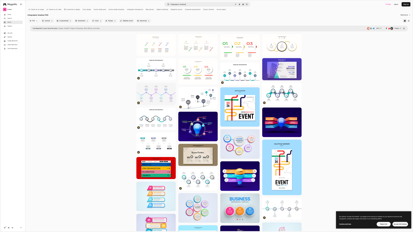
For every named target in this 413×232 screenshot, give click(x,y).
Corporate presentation (193, 9)
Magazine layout (176, 9)
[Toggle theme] (12, 227)
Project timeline (208, 9)
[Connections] (4, 227)
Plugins (397, 28)
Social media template (116, 9)
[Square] (408, 21)
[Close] (404, 28)
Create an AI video (55, 9)
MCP (377, 28)
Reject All (383, 224)
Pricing (388, 4)
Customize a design (73, 9)
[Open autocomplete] (167, 4)
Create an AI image (37, 9)
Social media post (100, 9)
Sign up (406, 4)
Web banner (150, 9)
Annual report (221, 9)
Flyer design (87, 9)
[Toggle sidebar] (21, 4)
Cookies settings (345, 224)
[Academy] (8, 227)
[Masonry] (405, 21)
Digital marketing (162, 9)
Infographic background (135, 9)
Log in (396, 4)
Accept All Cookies (400, 224)
